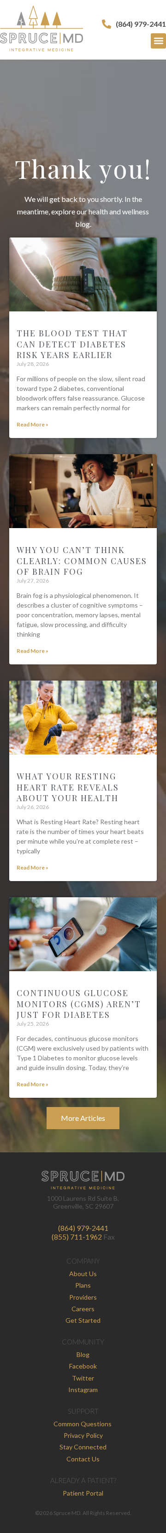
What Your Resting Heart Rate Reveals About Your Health (68, 787)
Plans (83, 1285)
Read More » (32, 424)
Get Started (83, 1320)
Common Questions (82, 1424)
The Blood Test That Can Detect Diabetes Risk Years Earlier (72, 344)
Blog (83, 1354)
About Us (83, 1274)
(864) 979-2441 (83, 1227)
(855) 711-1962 (77, 1236)
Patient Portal (83, 1493)
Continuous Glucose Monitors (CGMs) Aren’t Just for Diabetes (79, 1003)
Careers (83, 1309)
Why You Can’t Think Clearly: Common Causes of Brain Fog (82, 560)
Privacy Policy (83, 1435)
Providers (83, 1297)
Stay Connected (83, 1447)
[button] (158, 41)
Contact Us (83, 1459)
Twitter (83, 1378)
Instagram (83, 1389)
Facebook (83, 1366)
